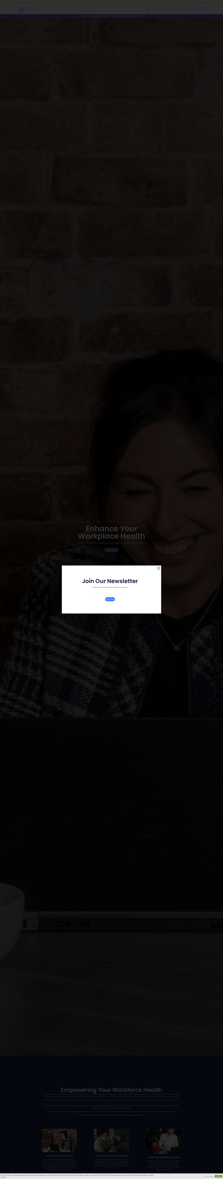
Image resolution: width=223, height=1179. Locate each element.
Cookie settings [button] (209, 1176)
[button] (158, 568)
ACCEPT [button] (218, 1176)
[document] (111, 589)
